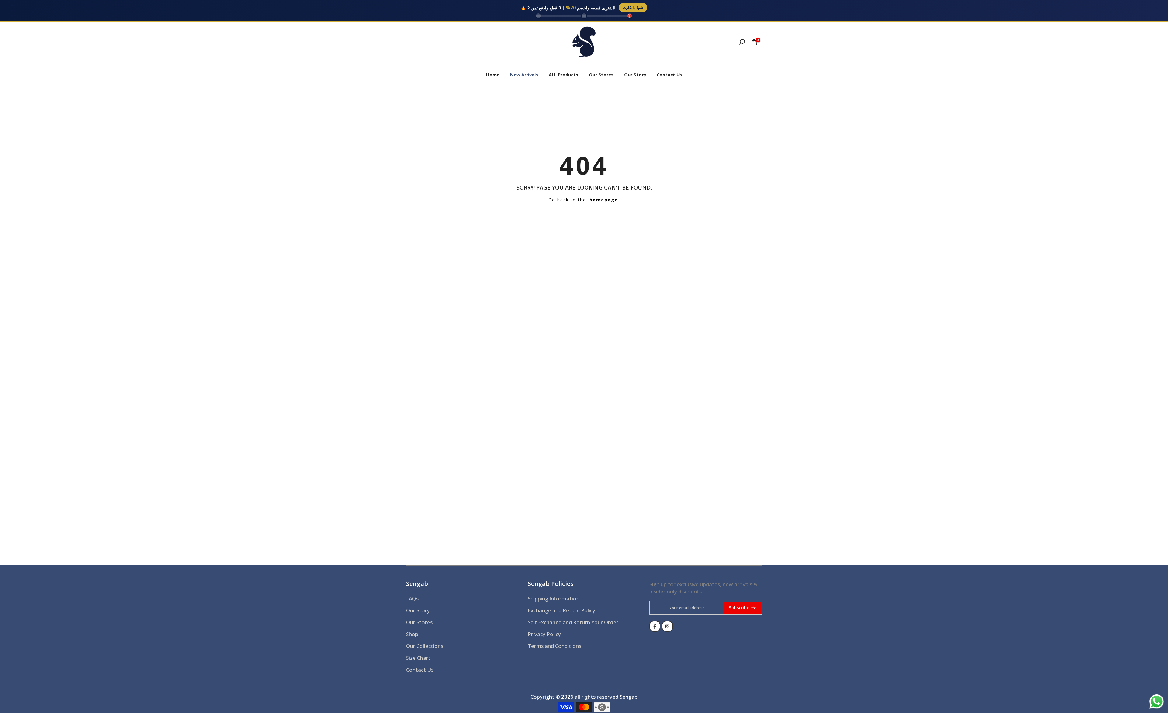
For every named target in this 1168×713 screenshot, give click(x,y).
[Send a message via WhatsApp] (1156, 701)
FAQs (412, 598)
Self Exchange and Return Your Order (573, 622)
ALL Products (563, 75)
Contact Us (669, 75)
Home (492, 75)
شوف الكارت (633, 7)
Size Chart (418, 657)
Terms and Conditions (554, 645)
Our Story (635, 75)
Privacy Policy (544, 634)
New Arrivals (524, 75)
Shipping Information (553, 598)
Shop (412, 634)
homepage (603, 200)
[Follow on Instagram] (667, 626)
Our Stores (601, 75)
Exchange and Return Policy (561, 610)
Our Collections (424, 645)
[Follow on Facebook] (654, 626)
